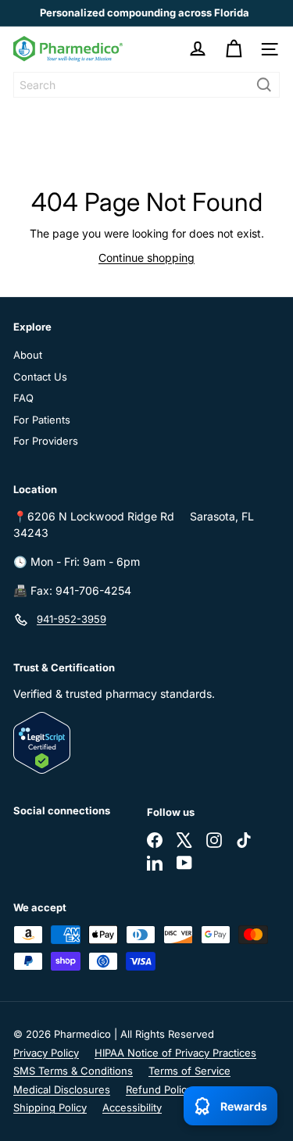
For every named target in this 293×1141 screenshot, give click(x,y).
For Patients (41, 419)
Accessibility (132, 1107)
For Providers (45, 441)
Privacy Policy (46, 1052)
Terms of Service (189, 1070)
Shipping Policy (50, 1107)
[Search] (264, 85)
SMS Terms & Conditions (73, 1070)
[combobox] (146, 85)
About (27, 355)
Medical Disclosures (61, 1089)
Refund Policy (159, 1089)
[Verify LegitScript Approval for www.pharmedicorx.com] (146, 743)
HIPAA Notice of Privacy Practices (175, 1052)
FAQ (23, 398)
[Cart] (234, 49)
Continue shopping (146, 257)
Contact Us (40, 376)
